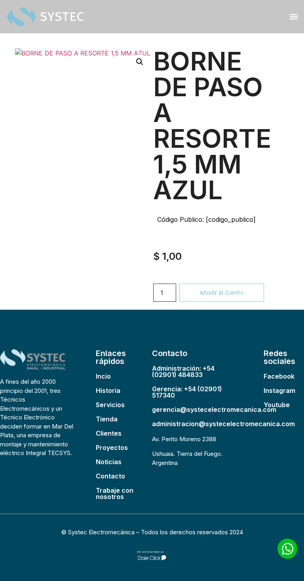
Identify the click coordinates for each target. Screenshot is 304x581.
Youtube (277, 405)
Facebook (279, 376)
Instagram (279, 390)
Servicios (110, 405)
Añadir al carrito (222, 293)
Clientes (109, 433)
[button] (293, 16)
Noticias (109, 462)
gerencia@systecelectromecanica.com (214, 409)
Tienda (107, 419)
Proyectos (112, 447)
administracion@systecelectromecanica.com (223, 424)
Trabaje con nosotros (114, 493)
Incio (103, 376)
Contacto (110, 476)
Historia (108, 390)
